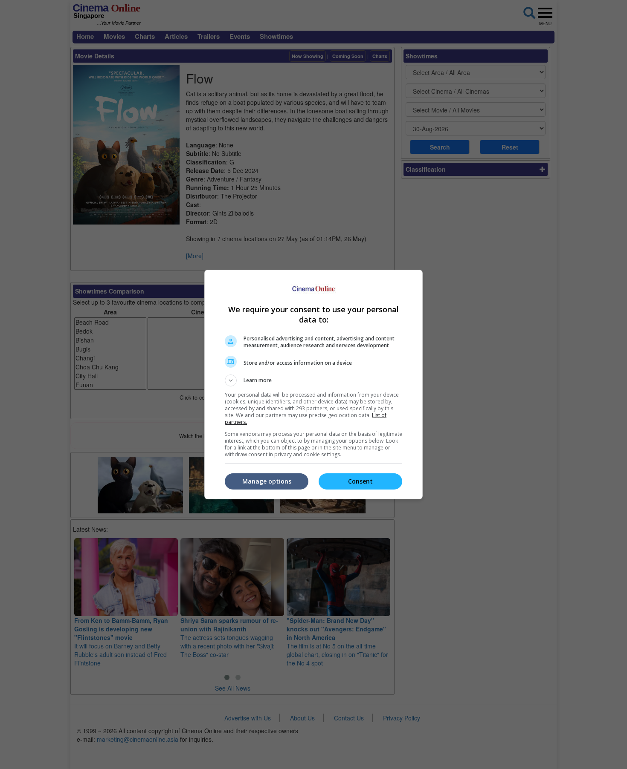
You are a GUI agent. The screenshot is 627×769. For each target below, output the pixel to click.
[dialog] (313, 384)
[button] (313, 380)
